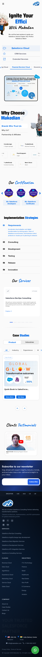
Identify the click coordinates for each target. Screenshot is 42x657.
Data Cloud (5, 567)
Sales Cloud (5, 586)
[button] (3, 3)
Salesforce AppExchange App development (16, 537)
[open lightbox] (21, 85)
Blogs (3, 613)
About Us (5, 604)
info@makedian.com (14, 643)
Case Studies (6, 607)
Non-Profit (25, 582)
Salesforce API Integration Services (13, 549)
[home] (36, 3)
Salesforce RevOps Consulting (11, 533)
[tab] (21, 48)
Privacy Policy (6, 649)
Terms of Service (16, 649)
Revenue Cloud (7, 563)
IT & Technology (27, 563)
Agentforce (5, 570)
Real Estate (25, 578)
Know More (9, 397)
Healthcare (25, 574)
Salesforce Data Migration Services (13, 541)
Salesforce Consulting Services (12, 553)
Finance (24, 567)
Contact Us (5, 610)
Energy (24, 590)
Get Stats (21, 397)
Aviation (24, 594)
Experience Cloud (7, 574)
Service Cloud (6, 582)
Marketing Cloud (7, 578)
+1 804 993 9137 (30, 643)
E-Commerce (26, 586)
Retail (23, 570)
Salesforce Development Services (12, 545)
